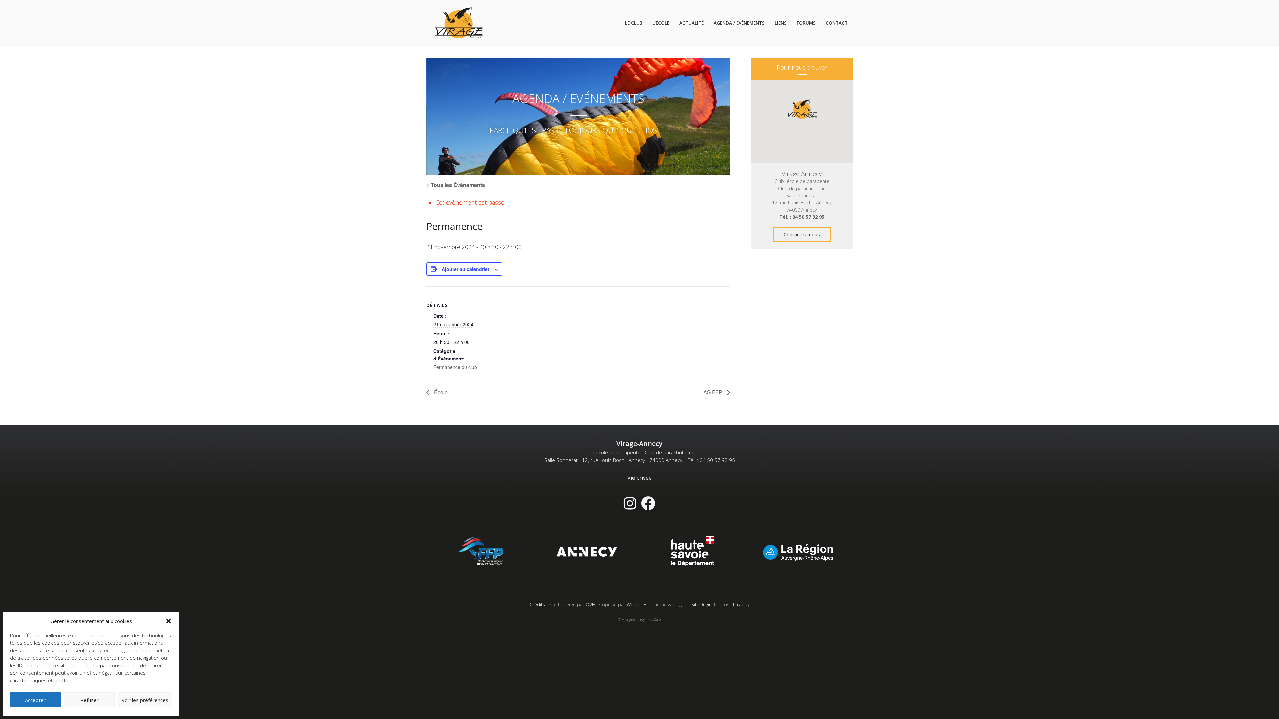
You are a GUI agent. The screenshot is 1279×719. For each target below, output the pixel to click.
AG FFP (713, 392)
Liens (781, 23)
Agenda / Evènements (739, 23)
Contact (837, 23)
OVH (590, 604)
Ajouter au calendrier (465, 269)
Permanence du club (455, 367)
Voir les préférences (145, 700)
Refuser (89, 700)
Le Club (633, 23)
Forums (806, 23)
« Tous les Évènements (455, 185)
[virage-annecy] (458, 23)
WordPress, (639, 604)
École (440, 392)
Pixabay (741, 604)
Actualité (691, 23)
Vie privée (639, 477)
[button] (168, 621)
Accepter (35, 700)
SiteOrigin (701, 604)
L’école (660, 23)
